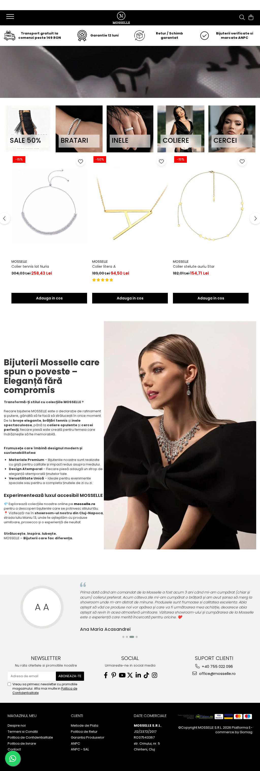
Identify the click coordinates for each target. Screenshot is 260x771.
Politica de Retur (84, 731)
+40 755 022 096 (217, 666)
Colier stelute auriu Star (194, 266)
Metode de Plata (84, 725)
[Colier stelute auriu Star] (211, 206)
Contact (14, 749)
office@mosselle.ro (217, 673)
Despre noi (17, 725)
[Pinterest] (114, 675)
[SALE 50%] (28, 128)
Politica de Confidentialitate (30, 737)
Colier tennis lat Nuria (30, 266)
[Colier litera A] (130, 206)
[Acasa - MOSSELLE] (129, 17)
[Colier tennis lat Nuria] (49, 206)
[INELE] (130, 128)
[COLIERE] (180, 128)
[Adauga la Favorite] (80, 161)
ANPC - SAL (80, 749)
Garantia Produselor (87, 737)
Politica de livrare (22, 743)
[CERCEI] (231, 128)
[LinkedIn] (138, 675)
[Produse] (10, 18)
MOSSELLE (19, 261)
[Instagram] (154, 675)
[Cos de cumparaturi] (251, 18)
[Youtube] (122, 675)
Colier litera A (104, 266)
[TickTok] (146, 675)
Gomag (245, 732)
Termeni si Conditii (23, 731)
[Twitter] (130, 675)
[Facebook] (106, 675)
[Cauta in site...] (242, 18)
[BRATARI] (79, 128)
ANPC (75, 743)
